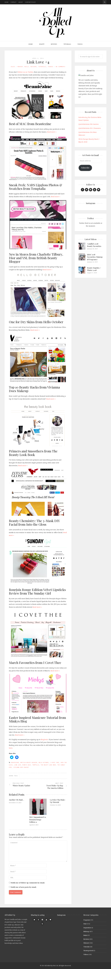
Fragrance (86, 920)
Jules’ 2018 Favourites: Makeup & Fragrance (95, 257)
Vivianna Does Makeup (21, 767)
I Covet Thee (54, 762)
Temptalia (35, 765)
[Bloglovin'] (98, 189)
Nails (26, 66)
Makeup (20, 66)
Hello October (43, 762)
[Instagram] (90, 189)
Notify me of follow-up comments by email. (28, 883)
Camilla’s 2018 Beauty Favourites (94, 245)
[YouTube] (94, 189)
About (20, 2)
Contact (13, 2)
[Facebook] (82, 189)
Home (6, 2)
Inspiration (87, 928)
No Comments (60, 66)
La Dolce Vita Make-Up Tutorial (58, 801)
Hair (85, 924)
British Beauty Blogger (28, 762)
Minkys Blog (27, 765)
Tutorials (67, 44)
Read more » (51, 132)
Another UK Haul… (16, 800)
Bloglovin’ (44, 739)
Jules (13, 66)
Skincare (86, 943)
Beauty (41, 44)
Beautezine (15, 762)
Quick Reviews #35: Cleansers (89, 128)
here (10, 748)
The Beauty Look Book (48, 765)
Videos (80, 44)
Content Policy (30, 2)
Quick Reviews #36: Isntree (88, 124)
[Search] (104, 2)
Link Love (17, 765)
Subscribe (85, 168)
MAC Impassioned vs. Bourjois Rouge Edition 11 (37, 819)
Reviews (54, 44)
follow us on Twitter (25, 72)
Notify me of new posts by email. (24, 887)
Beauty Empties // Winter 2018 (94, 269)
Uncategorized (88, 950)
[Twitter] (86, 189)
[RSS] (42, 923)
